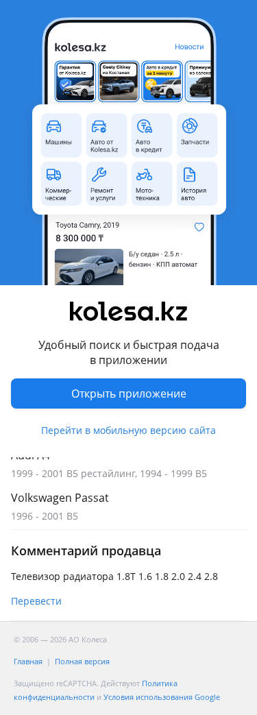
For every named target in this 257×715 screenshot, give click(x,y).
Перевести (36, 600)
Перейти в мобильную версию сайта (128, 430)
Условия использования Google (161, 697)
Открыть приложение (128, 393)
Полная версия (82, 661)
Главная (28, 661)
